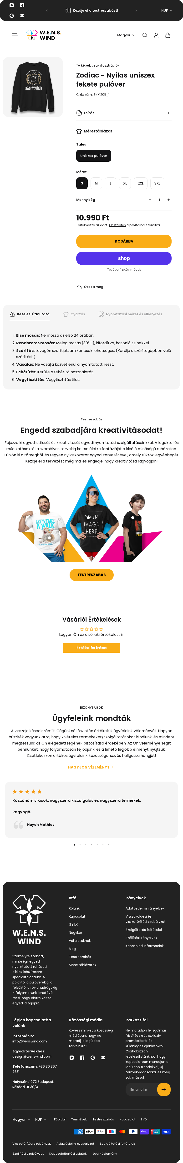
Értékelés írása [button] (91, 648)
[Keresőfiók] (145, 35)
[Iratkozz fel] (164, 1089)
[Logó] (43, 35)
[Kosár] (167, 35)
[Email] (22, 15)
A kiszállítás (117, 225)
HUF (164, 10)
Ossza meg (93, 286)
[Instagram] (11, 5)
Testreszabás (91, 574)
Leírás (89, 113)
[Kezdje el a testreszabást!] (91, 10)
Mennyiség (85, 199)
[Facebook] (22, 5)
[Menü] (15, 35)
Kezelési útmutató (33, 314)
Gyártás (78, 314)
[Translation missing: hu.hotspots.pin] (49, 538)
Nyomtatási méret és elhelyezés (134, 314)
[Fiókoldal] (156, 35)
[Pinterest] (11, 15)
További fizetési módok (124, 270)
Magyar (19, 1119)
